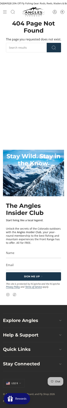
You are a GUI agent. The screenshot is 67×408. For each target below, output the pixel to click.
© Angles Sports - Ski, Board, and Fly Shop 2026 (29, 394)
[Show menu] (5, 11)
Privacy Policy (13, 286)
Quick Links (17, 349)
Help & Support (20, 335)
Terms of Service (33, 286)
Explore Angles (20, 320)
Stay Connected (21, 363)
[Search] (54, 48)
